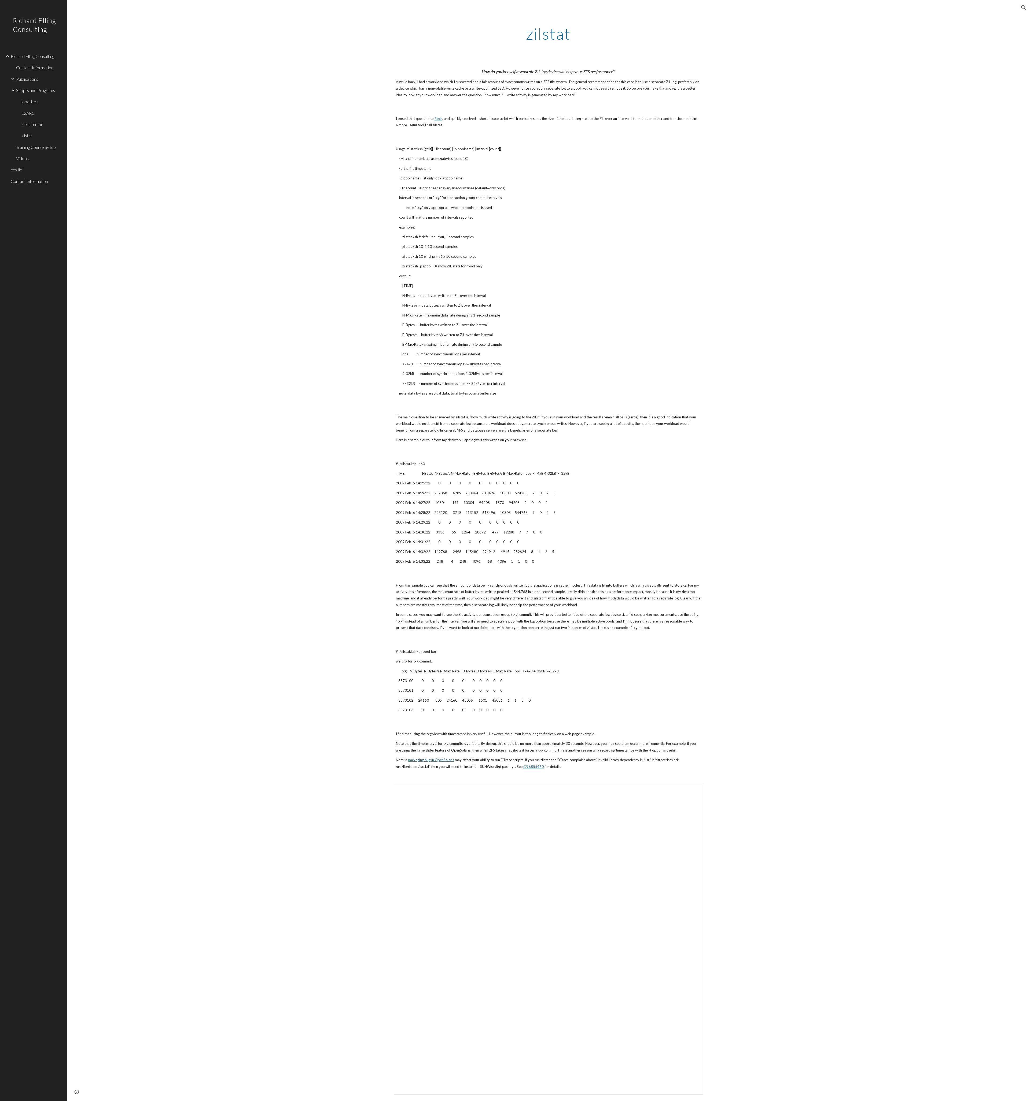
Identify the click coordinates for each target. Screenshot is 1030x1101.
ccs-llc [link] (16, 169)
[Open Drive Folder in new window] (693, 792)
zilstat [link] (26, 135)
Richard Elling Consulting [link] (32, 56)
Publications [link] (27, 79)
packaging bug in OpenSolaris (431, 760)
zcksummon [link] (32, 124)
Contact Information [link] (34, 67)
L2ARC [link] (28, 113)
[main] (548, 34)
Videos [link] (22, 158)
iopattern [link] (30, 101)
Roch (438, 118)
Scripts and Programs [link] (35, 90)
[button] (1023, 7)
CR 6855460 (533, 766)
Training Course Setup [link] (36, 147)
